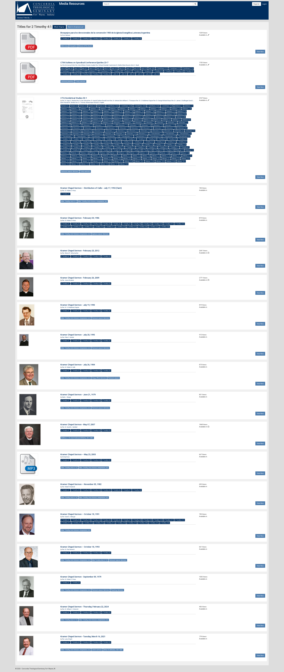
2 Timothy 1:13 (181, 144)
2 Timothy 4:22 (164, 226)
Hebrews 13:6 (104, 164)
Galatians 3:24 (160, 114)
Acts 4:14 (107, 68)
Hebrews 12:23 (160, 161)
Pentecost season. (113, 378)
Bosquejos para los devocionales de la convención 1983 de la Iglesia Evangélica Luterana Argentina (105, 33)
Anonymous (66, 457)
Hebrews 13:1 (181, 161)
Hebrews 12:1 (107, 158)
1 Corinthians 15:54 (113, 106)
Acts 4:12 (92, 68)
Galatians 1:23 (139, 111)
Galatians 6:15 (96, 122)
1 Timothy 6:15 (182, 142)
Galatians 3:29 (86, 117)
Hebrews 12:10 (65, 161)
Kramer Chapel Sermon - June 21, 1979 (78, 394)
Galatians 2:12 (171, 111)
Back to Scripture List (76, 27)
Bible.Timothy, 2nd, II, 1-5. (99, 560)
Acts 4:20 (152, 68)
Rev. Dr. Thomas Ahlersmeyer (85, 102)
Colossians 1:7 (182, 122)
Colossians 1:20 (78, 128)
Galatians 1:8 (114, 108)
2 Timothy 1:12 (170, 144)
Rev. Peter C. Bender (68, 337)
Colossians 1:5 (161, 122)
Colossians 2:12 (122, 131)
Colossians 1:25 (136, 128)
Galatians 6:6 (167, 119)
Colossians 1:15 (146, 125)
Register (256, 4)
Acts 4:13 (100, 68)
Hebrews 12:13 (97, 161)
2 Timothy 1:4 (86, 144)
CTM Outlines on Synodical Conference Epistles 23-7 (84, 62)
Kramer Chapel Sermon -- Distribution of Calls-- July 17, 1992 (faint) (91, 188)
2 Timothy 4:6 (116, 38)
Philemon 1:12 (143, 153)
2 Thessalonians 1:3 (184, 133)
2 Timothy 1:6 (107, 144)
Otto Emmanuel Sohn (68, 65)
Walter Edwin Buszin (124, 65)
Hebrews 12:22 (149, 161)
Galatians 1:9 (124, 108)
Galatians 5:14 (117, 117)
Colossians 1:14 (134, 125)
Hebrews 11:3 (136, 155)
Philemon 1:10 (122, 153)
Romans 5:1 (65, 106)
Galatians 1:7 (104, 108)
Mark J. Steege (66, 397)
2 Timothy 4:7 (126, 38)
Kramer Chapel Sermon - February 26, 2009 (79, 278)
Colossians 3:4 (65, 133)
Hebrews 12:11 (76, 161)
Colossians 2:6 (182, 128)
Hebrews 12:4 (137, 158)
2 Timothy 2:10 (97, 147)
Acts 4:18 (137, 68)
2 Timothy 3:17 (174, 147)
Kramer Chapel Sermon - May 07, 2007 (77, 424)
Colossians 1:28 (171, 128)
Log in (264, 4)
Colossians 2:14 (145, 131)
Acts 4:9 (70, 68)
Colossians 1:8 (65, 125)
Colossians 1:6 (172, 122)
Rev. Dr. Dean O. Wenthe (69, 100)
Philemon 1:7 (94, 153)
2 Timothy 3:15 (152, 147)
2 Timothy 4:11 (168, 224)
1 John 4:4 (139, 74)
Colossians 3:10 (131, 133)
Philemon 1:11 (133, 153)
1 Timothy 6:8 (137, 71)
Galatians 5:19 (170, 117)
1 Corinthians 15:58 (167, 106)
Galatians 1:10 (133, 108)
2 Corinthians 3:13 (174, 68)
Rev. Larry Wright (67, 639)
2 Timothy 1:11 (159, 144)
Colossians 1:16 (158, 125)
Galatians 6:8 (186, 119)
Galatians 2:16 (86, 114)
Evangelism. (73, 46)
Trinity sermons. (81, 81)
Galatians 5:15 (128, 117)
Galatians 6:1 (118, 119)
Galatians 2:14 (65, 114)
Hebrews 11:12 (187, 155)
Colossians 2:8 (76, 131)
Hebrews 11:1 (117, 155)
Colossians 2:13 (134, 131)
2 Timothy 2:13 (130, 147)
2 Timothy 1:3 (76, 144)
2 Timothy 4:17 (158, 150)
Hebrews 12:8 (176, 158)
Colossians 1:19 (66, 128)
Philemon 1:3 (189, 150)
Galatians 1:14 (176, 108)
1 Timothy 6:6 (117, 71)
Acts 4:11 (85, 68)
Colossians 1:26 (148, 128)
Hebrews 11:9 (156, 155)
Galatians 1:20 (107, 111)
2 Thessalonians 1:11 (96, 136)
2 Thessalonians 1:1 (156, 133)
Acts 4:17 (129, 68)
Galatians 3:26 (181, 114)
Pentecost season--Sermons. (69, 171)
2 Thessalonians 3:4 (169, 136)
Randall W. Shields (70, 102)
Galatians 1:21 (118, 111)
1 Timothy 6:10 (158, 71)
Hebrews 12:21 (139, 161)
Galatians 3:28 (76, 117)
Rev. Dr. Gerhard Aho (116, 100)
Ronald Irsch (106, 100)
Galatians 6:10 (75, 122)
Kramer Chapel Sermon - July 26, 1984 (77, 364)
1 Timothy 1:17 (120, 139)
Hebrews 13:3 (75, 164)
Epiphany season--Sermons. (100, 234)
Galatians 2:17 (97, 114)
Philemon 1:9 (113, 153)
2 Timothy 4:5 (106, 38)
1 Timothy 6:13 (160, 142)
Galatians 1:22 (128, 111)
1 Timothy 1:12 (65, 139)
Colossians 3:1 (168, 131)
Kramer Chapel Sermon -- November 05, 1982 (80, 484)
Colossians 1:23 (113, 128)
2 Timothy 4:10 (157, 224)
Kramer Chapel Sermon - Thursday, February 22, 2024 (84, 607)
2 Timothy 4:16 (147, 150)
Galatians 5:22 (76, 119)
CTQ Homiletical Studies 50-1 (73, 98)
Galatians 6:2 (128, 119)
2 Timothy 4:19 (131, 226)
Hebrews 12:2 (117, 158)
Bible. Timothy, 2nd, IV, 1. (68, 201)
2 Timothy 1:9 (137, 144)
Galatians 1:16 (65, 111)
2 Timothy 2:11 (108, 147)
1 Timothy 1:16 (109, 139)
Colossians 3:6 (87, 133)
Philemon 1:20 (96, 155)
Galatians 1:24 (149, 111)
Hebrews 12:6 (156, 158)
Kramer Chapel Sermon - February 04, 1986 (79, 218)
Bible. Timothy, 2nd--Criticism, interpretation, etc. (92, 201)
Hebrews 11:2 (126, 155)
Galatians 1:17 (76, 111)
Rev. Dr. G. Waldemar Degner (144, 100)
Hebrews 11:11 (176, 155)
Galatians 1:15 (186, 108)
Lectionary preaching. (67, 81)
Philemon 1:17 (65, 155)
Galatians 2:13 (181, 111)
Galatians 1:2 (189, 106)
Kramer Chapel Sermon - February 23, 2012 (79, 250)
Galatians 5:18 (159, 117)
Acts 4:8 (63, 68)
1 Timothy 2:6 (182, 139)
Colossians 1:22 (101, 128)
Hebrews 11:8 (146, 155)
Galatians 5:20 (180, 117)
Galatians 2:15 (76, 114)
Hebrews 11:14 (76, 158)
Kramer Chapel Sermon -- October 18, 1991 (80, 514)
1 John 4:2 (123, 74)
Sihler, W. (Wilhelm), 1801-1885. (113, 650)
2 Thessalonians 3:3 (155, 136)
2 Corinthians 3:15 (66, 71)
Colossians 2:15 (157, 131)
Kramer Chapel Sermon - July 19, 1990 (77, 305)
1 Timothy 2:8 (75, 142)
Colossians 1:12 (111, 125)
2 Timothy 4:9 (137, 150)
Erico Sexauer (66, 35)
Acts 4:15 (114, 68)
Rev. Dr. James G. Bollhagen (180, 100)
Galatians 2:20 (128, 114)
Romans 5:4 (92, 106)
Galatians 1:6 (94, 108)
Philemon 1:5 (75, 153)
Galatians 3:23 (149, 114)
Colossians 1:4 (150, 122)
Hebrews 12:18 (107, 161)
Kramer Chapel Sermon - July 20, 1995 (77, 335)
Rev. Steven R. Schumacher (70, 253)
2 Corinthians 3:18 (105, 71)
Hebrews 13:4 (85, 164)
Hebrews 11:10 (166, 155)
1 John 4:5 (148, 74)
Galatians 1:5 (85, 108)
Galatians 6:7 (176, 119)
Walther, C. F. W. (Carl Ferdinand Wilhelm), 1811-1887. (77, 438)
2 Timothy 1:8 (127, 144)
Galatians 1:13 (165, 108)
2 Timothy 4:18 (169, 150)
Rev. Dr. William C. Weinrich (70, 609)
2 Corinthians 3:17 (92, 71)
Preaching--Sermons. (117, 590)
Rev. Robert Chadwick (68, 487)
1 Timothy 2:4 (162, 139)
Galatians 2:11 (160, 111)
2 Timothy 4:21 (153, 226)
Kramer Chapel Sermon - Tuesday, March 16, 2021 (82, 636)
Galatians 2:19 (118, 114)
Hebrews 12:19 (118, 161)
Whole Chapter (59, 27)
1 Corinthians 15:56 (140, 106)
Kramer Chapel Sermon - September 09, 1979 (80, 577)
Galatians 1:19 (97, 111)
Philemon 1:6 (84, 153)
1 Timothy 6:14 (171, 142)
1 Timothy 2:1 (131, 139)
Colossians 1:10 (88, 125)
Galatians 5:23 (86, 119)
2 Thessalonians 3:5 (183, 136)
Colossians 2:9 (87, 131)
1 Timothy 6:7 (127, 71)
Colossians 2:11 (110, 131)
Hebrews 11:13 (65, 158)
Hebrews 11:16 (97, 158)
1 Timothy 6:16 (65, 144)
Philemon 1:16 (184, 153)
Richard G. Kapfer (99, 102)
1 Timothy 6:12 (149, 142)
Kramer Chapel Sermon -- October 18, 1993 (80, 547)
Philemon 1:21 (106, 155)
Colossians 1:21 (89, 128)
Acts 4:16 (122, 68)
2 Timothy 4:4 (96, 38)
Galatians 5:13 (107, 117)
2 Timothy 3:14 (141, 147)
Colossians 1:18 (181, 125)
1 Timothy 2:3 (151, 139)
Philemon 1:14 (164, 153)
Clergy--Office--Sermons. (99, 378)
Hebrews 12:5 (146, 158)
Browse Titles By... (24, 18)
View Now (260, 52)
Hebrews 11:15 (86, 158)
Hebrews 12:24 (171, 161)
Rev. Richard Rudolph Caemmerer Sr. (107, 65)
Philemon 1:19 (86, 155)
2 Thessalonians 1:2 (170, 133)
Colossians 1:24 (124, 128)
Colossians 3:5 (76, 133)
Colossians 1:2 (128, 122)
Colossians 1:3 (139, 122)
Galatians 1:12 (155, 108)
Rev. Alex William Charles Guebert (85, 65)
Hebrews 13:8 (124, 164)
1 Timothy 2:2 (141, 139)
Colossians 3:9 (120, 133)
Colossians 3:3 (190, 131)
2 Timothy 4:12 (179, 224)
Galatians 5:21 (65, 119)
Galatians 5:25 (107, 119)
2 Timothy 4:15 (87, 226)
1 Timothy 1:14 (87, 139)
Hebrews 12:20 (128, 161)
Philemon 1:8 (103, 153)
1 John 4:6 (156, 74)
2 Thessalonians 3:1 (126, 136)
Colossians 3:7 (98, 133)
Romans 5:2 (74, 106)
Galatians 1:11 (144, 108)
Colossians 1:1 (117, 122)
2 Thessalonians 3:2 (140, 136)
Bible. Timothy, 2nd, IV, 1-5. (69, 467)
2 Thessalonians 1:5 (81, 136)
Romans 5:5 (101, 106)
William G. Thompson (129, 100)
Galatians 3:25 (171, 114)
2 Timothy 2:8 (76, 147)
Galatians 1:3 (65, 108)
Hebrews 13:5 (94, 164)
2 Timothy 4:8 (137, 38)
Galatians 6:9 (65, 122)
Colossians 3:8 (109, 133)
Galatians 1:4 (75, 108)
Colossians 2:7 (65, 131)
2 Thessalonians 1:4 (67, 136)
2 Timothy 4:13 (65, 226)
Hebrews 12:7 (166, 158)
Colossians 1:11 (100, 125)
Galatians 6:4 (147, 119)
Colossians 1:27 (159, 128)
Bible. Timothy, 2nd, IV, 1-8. (69, 497)
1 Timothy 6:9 (147, 71)
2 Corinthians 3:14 (187, 68)
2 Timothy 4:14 (76, 226)
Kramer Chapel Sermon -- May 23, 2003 (78, 454)
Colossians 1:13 (123, 125)
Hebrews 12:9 (185, 158)
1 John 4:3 (131, 74)
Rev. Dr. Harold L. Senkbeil (69, 427)
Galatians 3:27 (65, 117)
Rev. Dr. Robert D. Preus (69, 190)
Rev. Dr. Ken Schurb (82, 100)
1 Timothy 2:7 (65, 142)
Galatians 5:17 (149, 117)
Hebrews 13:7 (114, 164)
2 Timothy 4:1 (65, 38)
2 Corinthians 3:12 (161, 68)
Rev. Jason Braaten (68, 280)
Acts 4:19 (144, 68)
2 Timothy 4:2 (75, 38)
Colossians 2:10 (99, 131)
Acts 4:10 (77, 68)
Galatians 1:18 (86, 111)
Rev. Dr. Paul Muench (68, 549)
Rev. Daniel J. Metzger (68, 517)
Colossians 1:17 (169, 125)
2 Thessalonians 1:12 (111, 136)
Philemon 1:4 (65, 153)
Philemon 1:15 (174, 153)
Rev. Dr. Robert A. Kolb (68, 367)
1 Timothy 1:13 (76, 139)
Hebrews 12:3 (127, 158)
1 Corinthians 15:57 (154, 106)
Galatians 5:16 (138, 117)
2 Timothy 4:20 (142, 226)
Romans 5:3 (83, 106)
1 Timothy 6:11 (138, 142)
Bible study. (64, 46)
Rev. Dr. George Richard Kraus (162, 100)
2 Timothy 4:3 (86, 38)
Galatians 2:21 (139, 114)
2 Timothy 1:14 (65, 147)
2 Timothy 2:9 (86, 147)
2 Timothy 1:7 (117, 144)
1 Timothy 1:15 (98, 139)
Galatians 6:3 (137, 119)
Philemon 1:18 (75, 155)
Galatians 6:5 (157, 119)
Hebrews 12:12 (86, 161)
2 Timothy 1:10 (148, 144)
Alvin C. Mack (135, 65)
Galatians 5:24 (97, 119)
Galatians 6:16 (107, 122)
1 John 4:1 (115, 74)
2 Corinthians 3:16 (79, 71)
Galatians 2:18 (107, 114)
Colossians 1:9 (76, 125)
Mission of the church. (85, 46)
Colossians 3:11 (143, 133)
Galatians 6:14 (85, 122)
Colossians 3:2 (179, 131)
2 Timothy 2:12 (119, 147)
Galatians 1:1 (179, 106)
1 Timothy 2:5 (172, 139)
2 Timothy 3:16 (163, 147)
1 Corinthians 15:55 (126, 106)
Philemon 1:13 (153, 153)
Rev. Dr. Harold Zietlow (95, 100)
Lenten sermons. (97, 650)
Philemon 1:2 (180, 150)
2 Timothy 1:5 (97, 144)
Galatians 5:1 (97, 117)
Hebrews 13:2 (65, 164)
